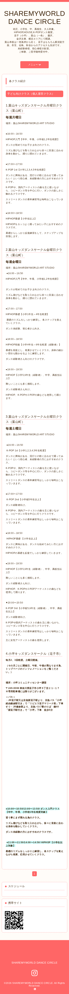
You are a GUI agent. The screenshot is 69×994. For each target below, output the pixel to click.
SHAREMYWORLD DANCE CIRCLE (34, 17)
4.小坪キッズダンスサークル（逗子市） (34, 653)
